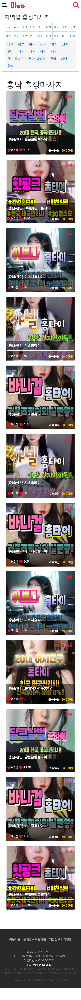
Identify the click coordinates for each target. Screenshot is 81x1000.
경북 (40, 36)
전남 (64, 36)
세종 (8, 36)
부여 (10, 51)
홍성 (10, 66)
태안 (64, 59)
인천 (32, 26)
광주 (64, 26)
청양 (53, 59)
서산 (21, 51)
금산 (32, 44)
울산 (72, 26)
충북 (24, 36)
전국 (8, 26)
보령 (65, 44)
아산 (43, 51)
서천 (32, 51)
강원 (16, 36)
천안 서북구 (37, 59)
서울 (16, 26)
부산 (40, 26)
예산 (54, 51)
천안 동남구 (15, 59)
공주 (21, 44)
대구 (56, 26)
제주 (72, 36)
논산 (43, 44)
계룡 (10, 44)
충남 (32, 36)
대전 (48, 26)
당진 (54, 44)
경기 (24, 26)
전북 (56, 36)
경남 (48, 36)
